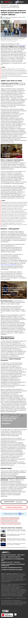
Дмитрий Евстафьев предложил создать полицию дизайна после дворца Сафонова (16, 539)
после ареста (22, 45)
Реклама (4, 557)
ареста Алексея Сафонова (9, 265)
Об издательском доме (8, 555)
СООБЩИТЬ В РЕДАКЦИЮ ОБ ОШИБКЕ (12, 569)
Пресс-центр (21, 555)
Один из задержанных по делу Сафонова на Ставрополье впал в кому (16, 535)
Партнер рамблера (13, 611)
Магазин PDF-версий (14, 557)
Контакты (17, 562)
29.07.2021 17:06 (4, 5)
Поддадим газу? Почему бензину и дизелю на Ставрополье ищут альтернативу (11, 417)
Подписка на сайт (7, 562)
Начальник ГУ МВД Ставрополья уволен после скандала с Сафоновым (16, 544)
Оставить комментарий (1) (14, 507)
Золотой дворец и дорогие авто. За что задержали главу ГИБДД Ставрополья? (13, 289)
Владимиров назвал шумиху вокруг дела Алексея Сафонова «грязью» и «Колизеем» (16, 530)
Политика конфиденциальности (11, 567)
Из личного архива (11, 41)
